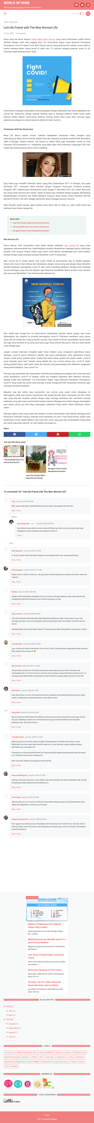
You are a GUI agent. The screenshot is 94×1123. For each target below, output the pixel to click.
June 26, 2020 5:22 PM (30, 797)
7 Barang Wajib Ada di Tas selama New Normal (31, 227)
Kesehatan (61, 1057)
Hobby (34, 1057)
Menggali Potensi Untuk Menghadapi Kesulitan (31, 231)
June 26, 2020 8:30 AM (29, 712)
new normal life (71, 245)
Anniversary (9, 1052)
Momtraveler (17, 666)
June (12, 1037)
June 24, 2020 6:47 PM (32, 551)
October (13, 1024)
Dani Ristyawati (23, 524)
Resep (73, 1062)
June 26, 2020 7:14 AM (31, 666)
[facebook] (76, 5)
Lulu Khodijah (17, 644)
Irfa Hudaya (16, 797)
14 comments (21, 33)
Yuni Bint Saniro (18, 737)
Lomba (70, 1057)
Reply (13, 510)
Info (41, 1057)
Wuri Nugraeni (17, 551)
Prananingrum (17, 570)
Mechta (15, 592)
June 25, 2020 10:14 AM (33, 570)
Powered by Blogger (49, 1119)
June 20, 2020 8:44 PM (24, 501)
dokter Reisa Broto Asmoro (43, 39)
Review (81, 1062)
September (15, 1028)
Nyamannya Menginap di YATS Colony (44, 970)
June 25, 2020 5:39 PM (27, 592)
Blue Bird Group (80, 1052)
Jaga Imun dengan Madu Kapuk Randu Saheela (31, 223)
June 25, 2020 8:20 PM (31, 614)
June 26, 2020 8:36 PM (37, 819)
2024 (9, 1019)
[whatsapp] (79, 434)
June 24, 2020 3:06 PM (44, 524)
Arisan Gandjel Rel (46, 1052)
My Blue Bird (47, 1062)
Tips (6, 1066)
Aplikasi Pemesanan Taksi (26, 1052)
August (13, 1032)
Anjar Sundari (17, 614)
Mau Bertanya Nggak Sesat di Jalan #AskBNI (22, 1062)
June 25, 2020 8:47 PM (32, 644)
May (12, 1015)
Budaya (26, 1057)
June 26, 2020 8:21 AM (29, 690)
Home (47, 1115)
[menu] (5, 13)
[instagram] (87, 5)
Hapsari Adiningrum (19, 775)
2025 (9, 1006)
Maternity (80, 1057)
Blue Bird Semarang (12, 1057)
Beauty (68, 1052)
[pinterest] (58, 434)
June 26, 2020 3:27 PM (36, 775)
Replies (14, 517)
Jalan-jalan (50, 1057)
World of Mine (16, 3)
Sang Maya (16, 712)
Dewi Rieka (16, 690)
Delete (18, 510)
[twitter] (82, 5)
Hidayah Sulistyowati (20, 819)
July (12, 1011)
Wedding (14, 1066)
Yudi (13, 501)
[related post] (14, 451)
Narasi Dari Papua (61, 1062)
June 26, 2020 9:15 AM (33, 737)
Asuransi (59, 1052)
